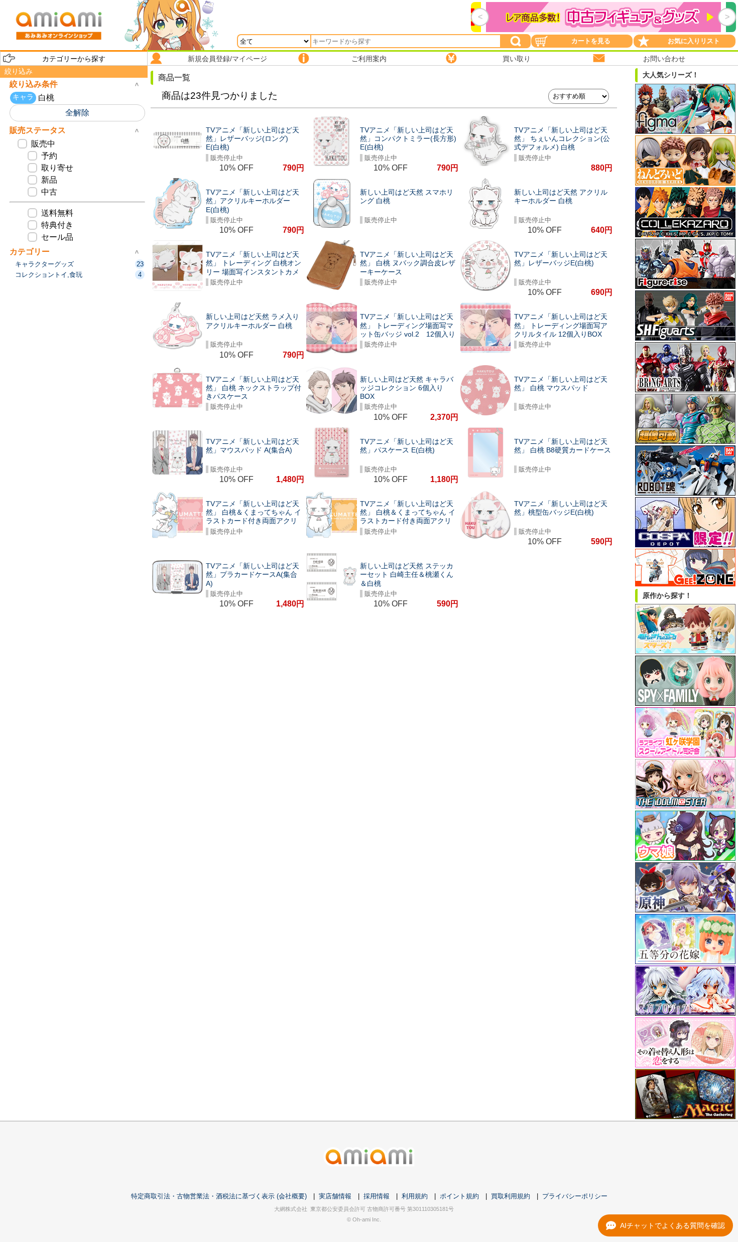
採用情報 (376, 1196)
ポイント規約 (459, 1196)
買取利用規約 (510, 1196)
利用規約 (415, 1196)
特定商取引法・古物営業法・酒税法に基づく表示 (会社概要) (219, 1196)
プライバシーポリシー (574, 1196)
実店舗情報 (335, 1196)
